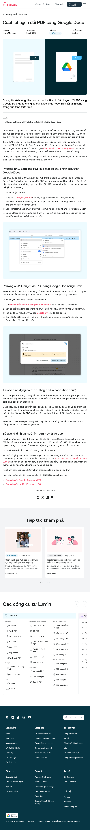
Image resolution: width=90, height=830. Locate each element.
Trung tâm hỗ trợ (70, 734)
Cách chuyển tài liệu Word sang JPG (23, 484)
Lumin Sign (10, 738)
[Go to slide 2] (42, 582)
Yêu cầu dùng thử (70, 807)
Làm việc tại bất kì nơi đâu (45, 738)
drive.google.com (23, 197)
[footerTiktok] (18, 717)
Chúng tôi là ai (11, 777)
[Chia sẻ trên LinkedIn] (47, 497)
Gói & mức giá (11, 758)
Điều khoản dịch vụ (42, 791)
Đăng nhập (59, 4)
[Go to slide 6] (49, 582)
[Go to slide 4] (45, 582)
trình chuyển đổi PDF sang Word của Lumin (30, 304)
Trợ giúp (67, 797)
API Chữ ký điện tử (13, 748)
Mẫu (65, 748)
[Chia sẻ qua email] (52, 497)
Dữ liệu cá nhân (41, 782)
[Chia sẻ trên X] (42, 497)
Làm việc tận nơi (41, 758)
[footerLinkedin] (12, 717)
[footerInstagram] (23, 717)
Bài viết (66, 738)
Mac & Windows (70, 782)
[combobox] (73, 717)
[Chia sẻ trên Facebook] (38, 497)
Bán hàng (67, 802)
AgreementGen (11, 743)
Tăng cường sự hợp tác (44, 743)
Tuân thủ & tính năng (43, 777)
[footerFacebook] (7, 717)
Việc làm (9, 787)
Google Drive (43, 313)
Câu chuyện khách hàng (73, 743)
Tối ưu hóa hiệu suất (43, 734)
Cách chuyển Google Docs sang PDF (23, 480)
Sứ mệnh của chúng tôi (14, 782)
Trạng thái (39, 796)
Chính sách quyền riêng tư (45, 787)
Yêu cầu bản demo (42, 4)
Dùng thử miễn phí (72, 4)
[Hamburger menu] (84, 4)
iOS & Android (69, 777)
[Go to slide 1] (40, 582)
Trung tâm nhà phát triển (73, 758)
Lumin (8, 734)
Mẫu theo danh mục (71, 753)
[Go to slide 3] (44, 582)
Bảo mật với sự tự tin (43, 753)
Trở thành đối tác (12, 791)
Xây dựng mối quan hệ (43, 748)
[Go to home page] (10, 4)
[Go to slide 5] (47, 582)
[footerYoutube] (29, 717)
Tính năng (9, 753)
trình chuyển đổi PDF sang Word (58, 148)
